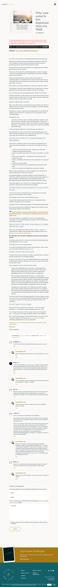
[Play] (11, 47)
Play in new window (22, 51)
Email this (15, 337)
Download (34, 51)
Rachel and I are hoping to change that (20, 233)
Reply (14, 346)
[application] (29, 46)
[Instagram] (49, 571)
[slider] (46, 46)
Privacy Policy (42, 501)
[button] (55, 4)
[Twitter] (53, 571)
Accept (49, 584)
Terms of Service (13, 502)
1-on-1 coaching (35, 318)
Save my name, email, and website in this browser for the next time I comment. (29, 523)
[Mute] (43, 47)
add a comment (25, 335)
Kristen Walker (19, 351)
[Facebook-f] (51, 571)
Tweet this (43, 335)
